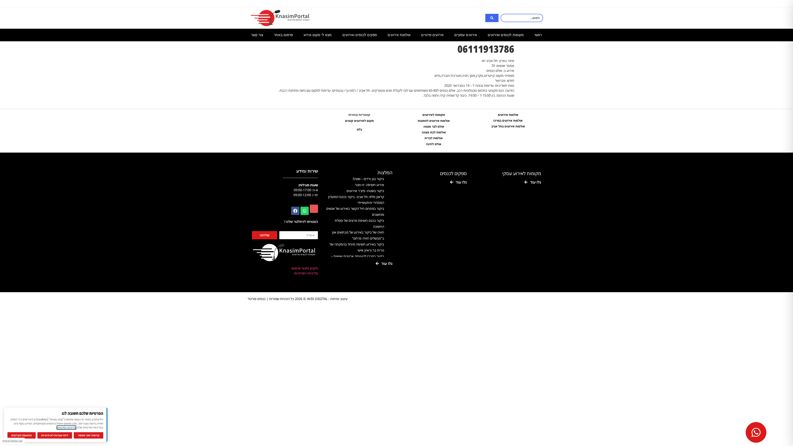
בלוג (359, 129)
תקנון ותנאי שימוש (305, 268)
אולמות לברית (434, 138)
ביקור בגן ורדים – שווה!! (368, 179)
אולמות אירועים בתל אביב (508, 126)
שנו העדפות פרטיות (12, 440)
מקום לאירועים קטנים (359, 121)
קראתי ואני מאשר (89, 435)
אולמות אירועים (508, 115)
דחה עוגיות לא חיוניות (54, 435)
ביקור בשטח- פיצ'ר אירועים (365, 191)
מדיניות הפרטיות (306, 273)
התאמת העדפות (21, 435)
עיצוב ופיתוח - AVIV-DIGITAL (327, 299)
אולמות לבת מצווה (434, 132)
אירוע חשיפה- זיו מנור (369, 185)
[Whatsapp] (304, 211)
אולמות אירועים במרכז (508, 120)
